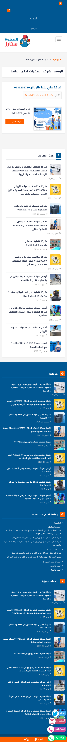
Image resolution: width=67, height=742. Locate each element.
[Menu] (58, 39)
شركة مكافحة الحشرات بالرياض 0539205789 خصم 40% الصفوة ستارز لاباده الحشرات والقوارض (27, 190)
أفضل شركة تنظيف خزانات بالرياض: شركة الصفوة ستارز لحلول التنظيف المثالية (28, 312)
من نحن (33, 28)
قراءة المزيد (16, 121)
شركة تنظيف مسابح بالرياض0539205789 (36, 243)
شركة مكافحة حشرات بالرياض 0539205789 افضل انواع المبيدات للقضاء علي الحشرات (29, 261)
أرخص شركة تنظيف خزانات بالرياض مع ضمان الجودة (28, 345)
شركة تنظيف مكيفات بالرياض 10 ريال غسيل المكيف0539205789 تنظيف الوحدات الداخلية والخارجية (27, 171)
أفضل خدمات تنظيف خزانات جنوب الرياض (29, 329)
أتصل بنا (33, 19)
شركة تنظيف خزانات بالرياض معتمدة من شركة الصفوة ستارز (27, 294)
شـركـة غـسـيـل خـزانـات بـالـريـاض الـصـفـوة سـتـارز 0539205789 (30, 208)
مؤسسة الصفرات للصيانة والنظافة (39, 95)
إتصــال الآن (35, 739)
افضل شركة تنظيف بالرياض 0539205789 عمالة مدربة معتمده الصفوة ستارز (30, 225)
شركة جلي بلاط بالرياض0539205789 (38, 87)
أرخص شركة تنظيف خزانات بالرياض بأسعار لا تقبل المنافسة (28, 278)
